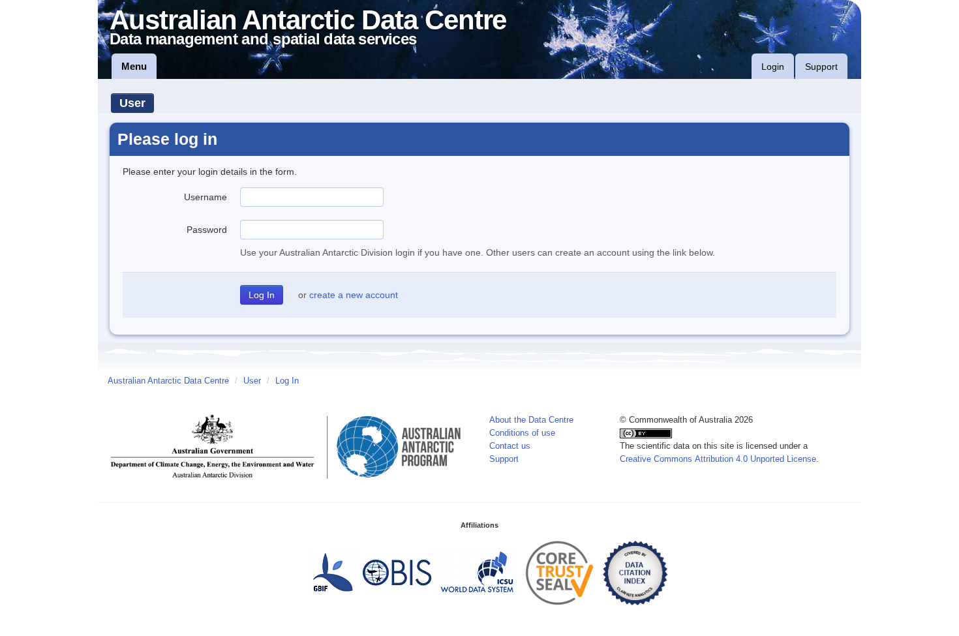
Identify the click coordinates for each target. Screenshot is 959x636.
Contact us (509, 446)
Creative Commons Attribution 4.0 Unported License (718, 459)
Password (207, 229)
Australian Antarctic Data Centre (168, 381)
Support (821, 66)
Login (772, 66)
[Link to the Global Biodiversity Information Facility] (332, 572)
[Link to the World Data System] (477, 572)
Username (205, 197)
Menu (134, 66)
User (132, 103)
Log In (287, 381)
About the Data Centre (531, 420)
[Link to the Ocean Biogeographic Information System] (397, 572)
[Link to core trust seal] (559, 572)
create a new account (353, 295)
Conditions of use (522, 433)
